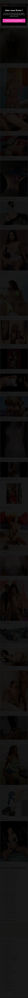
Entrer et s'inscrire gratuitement (14, 20)
